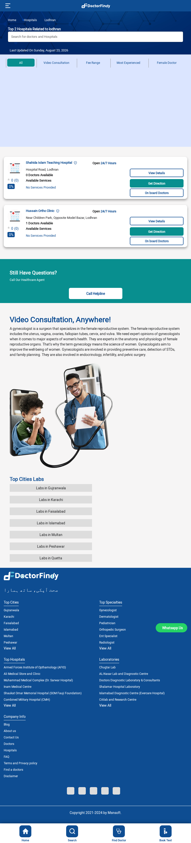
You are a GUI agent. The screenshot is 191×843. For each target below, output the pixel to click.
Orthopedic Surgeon (112, 629)
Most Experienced (128, 63)
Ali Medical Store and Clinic (22, 674)
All (21, 63)
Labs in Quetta (51, 558)
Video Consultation (56, 63)
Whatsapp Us (172, 627)
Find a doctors (13, 769)
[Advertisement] (95, 109)
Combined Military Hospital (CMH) (27, 699)
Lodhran (50, 20)
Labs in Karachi (51, 499)
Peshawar (10, 642)
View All (10, 648)
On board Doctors (157, 193)
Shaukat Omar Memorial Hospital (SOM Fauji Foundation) (43, 693)
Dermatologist (108, 616)
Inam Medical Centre (17, 687)
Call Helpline (95, 293)
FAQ (6, 757)
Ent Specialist (108, 636)
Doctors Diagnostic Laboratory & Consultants (129, 680)
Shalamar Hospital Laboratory (119, 687)
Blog (7, 724)
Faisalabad (11, 623)
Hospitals (10, 750)
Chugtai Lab (107, 667)
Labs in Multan (51, 534)
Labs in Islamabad (51, 523)
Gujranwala (11, 610)
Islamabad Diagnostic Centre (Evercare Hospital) (132, 693)
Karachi (9, 616)
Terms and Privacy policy (20, 763)
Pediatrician (107, 623)
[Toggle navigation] (7, 5)
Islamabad (11, 629)
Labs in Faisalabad (50, 511)
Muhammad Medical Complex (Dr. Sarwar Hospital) (38, 680)
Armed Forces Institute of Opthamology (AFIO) (35, 667)
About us (10, 731)
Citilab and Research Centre (117, 699)
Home (12, 20)
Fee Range (93, 63)
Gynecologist (108, 610)
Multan (8, 636)
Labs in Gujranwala (51, 488)
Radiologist (106, 642)
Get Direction (156, 183)
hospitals (30, 20)
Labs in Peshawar (51, 546)
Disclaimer (11, 776)
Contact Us (11, 737)
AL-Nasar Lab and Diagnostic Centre (123, 674)
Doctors (9, 744)
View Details (156, 173)
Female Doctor (167, 63)
